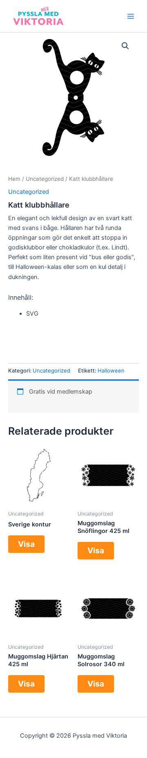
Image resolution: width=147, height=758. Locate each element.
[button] (125, 46)
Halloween (111, 370)
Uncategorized (45, 178)
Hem (14, 178)
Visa (26, 544)
